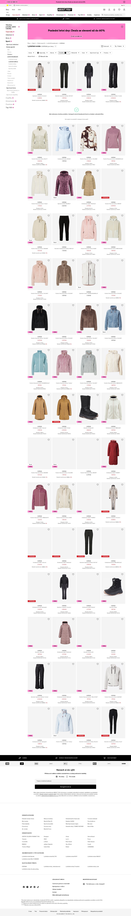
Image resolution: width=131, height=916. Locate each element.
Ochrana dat (53, 911)
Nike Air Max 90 (48, 821)
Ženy (7, 9)
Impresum (76, 911)
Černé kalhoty (91, 821)
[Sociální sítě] (24, 887)
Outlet (9, 5)
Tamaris (24, 839)
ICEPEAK (62, 43)
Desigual (46, 836)
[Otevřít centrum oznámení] (114, 9)
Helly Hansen (91, 841)
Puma (89, 839)
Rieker (67, 846)
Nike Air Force (47, 829)
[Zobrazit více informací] (39, 101)
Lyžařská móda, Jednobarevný (52, 866)
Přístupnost (84, 911)
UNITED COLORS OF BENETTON (30, 836)
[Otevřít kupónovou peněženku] (104, 10)
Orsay (67, 836)
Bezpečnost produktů (96, 911)
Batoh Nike (91, 826)
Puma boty (25, 826)
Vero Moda (69, 844)
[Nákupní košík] (124, 10)
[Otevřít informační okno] (124, 2)
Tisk (35, 911)
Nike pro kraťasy (48, 818)
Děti (19, 9)
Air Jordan (25, 829)
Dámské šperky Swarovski (72, 818)
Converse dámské (92, 818)
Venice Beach (91, 836)
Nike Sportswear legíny (72, 823)
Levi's (67, 839)
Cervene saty (47, 826)
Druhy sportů (41, 43)
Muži (13, 9)
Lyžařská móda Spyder (28, 856)
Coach (89, 844)
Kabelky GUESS (70, 821)
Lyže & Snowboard (52, 43)
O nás (30, 911)
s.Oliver (46, 841)
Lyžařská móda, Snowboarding (30, 869)
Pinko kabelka (25, 823)
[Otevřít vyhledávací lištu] (102, 15)
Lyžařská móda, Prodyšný (72, 866)
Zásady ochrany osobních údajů (48, 794)
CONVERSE (91, 846)
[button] (106, 46)
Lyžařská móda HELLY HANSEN (30, 859)
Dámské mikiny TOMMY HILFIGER (74, 826)
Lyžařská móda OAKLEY (94, 856)
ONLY (45, 839)
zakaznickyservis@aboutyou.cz (49, 795)
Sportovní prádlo (48, 823)
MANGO (24, 844)
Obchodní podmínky (65, 911)
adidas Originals (48, 844)
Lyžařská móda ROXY (71, 856)
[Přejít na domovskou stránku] (31, 880)
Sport (34, 43)
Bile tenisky (25, 821)
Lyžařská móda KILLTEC (50, 856)
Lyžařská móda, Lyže (93, 866)
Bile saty (90, 823)
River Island (69, 841)
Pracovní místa (43, 911)
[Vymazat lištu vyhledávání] (124, 14)
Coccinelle (24, 841)
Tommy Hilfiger (26, 846)
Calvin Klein (47, 846)
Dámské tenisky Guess (28, 818)
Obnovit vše (44, 56)
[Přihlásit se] (109, 10)
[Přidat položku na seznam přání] (49, 63)
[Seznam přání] (119, 10)
